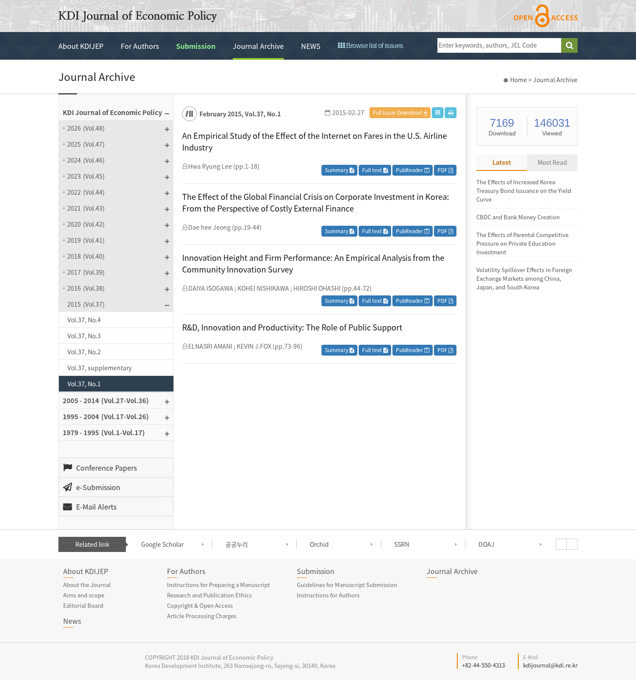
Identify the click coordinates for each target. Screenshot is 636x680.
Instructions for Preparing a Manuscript (218, 585)
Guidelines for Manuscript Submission (347, 585)
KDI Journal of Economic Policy (137, 16)
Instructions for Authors (328, 595)
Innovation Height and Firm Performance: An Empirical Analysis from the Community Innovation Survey (313, 263)
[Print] (450, 112)
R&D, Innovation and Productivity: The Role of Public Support (292, 327)
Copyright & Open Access (200, 605)
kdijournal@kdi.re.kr (550, 665)
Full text (372, 170)
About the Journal (87, 585)
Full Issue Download (397, 112)
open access (546, 15)
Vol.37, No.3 (84, 335)
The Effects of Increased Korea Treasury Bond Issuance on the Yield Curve (523, 190)
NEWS (311, 46)
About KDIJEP (80, 46)
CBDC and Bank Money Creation (518, 217)
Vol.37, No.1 (84, 383)
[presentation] (561, 544)
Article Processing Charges (201, 616)
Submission (195, 46)
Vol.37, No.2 (84, 351)
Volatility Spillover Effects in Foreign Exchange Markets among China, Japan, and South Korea (524, 278)
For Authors (140, 46)
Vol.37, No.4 (84, 319)
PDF (443, 170)
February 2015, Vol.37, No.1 (240, 113)
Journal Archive (258, 46)
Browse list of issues (373, 45)
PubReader (410, 170)
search (569, 45)
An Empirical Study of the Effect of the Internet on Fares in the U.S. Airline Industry (314, 141)
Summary (337, 170)
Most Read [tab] (552, 162)
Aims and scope (83, 595)
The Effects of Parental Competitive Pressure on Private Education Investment (522, 243)
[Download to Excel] (437, 112)
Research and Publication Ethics (209, 595)
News (72, 621)
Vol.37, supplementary (99, 367)
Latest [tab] (501, 162)
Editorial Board (83, 605)
